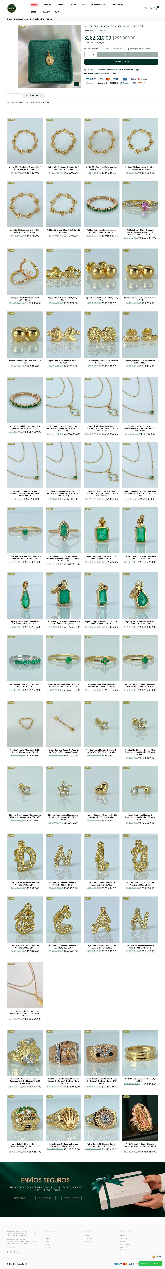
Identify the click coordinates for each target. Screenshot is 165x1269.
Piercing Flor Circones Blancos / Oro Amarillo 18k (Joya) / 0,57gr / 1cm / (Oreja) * (63, 817)
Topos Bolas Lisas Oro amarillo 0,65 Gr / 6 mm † (101, 299)
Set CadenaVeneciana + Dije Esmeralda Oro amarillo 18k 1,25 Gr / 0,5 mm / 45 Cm (25, 493)
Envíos (122, 1241)
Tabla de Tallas (92, 49)
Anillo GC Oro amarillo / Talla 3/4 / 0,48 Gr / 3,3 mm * (63, 231)
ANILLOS (72, 5)
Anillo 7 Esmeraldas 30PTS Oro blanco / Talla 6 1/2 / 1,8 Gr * (25, 685)
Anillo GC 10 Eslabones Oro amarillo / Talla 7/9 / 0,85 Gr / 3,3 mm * (25, 168)
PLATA (57, 12)
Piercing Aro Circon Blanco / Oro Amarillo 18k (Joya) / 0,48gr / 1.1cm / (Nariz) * (140, 817)
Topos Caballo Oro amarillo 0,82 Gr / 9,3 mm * (63, 362)
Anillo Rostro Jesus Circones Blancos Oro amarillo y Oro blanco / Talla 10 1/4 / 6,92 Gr (25, 1081)
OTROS (33, 12)
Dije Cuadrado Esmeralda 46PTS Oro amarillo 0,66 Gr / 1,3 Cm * (101, 557)
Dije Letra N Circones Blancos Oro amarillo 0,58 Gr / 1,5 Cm (63, 884)
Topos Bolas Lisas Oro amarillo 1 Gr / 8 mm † (25, 362)
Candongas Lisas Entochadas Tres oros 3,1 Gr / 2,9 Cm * (25, 299)
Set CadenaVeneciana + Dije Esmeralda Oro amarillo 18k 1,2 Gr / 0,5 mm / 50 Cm (140, 428)
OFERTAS (34, 5)
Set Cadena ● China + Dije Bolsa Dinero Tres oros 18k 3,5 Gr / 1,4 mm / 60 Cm (24, 1013)
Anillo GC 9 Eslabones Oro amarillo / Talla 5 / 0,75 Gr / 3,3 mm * (63, 168)
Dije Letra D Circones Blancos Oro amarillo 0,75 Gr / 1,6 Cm (25, 884)
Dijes (47, 1241)
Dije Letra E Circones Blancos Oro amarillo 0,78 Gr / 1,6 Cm (25, 947)
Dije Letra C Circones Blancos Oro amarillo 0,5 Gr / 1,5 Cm (63, 947)
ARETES (60, 5)
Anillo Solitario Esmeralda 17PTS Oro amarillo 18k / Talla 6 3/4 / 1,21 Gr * (63, 685)
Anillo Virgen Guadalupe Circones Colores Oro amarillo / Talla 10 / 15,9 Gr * (140, 1146)
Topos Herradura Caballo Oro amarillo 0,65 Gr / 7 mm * (102, 362)
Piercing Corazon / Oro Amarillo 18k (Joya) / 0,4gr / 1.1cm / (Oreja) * (102, 816)
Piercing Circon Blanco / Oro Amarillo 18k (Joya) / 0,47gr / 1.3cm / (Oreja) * (101, 751)
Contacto (123, 1235)
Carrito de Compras (89, 1241)
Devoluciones (125, 1244)
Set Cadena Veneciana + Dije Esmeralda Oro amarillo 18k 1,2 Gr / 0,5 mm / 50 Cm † (63, 493)
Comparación (87, 1238)
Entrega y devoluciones (140, 49)
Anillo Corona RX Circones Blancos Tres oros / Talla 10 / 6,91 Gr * (63, 1145)
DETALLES (14, 96)
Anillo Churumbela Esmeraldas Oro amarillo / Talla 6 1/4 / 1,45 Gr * (101, 231)
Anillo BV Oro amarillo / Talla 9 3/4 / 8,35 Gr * (140, 1080)
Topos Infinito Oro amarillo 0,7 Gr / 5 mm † (63, 299)
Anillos (47, 1244)
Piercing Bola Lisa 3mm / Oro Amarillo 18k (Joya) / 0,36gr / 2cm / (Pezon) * (63, 751)
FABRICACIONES (117, 5)
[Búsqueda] (146, 8)
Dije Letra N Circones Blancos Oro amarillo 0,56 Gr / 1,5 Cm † (140, 947)
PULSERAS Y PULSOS (98, 5)
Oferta (22, 27)
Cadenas (48, 1238)
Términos (123, 1250)
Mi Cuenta (86, 1235)
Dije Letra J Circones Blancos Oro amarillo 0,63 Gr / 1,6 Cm (140, 884)
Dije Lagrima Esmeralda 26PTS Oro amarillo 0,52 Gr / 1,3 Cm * (140, 623)
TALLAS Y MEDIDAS (33, 96)
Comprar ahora (121, 62)
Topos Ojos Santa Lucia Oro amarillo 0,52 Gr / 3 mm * (140, 362)
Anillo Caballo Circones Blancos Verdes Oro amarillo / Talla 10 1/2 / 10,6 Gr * (25, 1146)
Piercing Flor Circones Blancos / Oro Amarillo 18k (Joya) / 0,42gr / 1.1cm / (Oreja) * (140, 752)
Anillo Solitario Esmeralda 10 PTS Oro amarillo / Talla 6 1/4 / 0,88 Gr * (25, 557)
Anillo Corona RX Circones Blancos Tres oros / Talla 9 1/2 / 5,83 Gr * (101, 1145)
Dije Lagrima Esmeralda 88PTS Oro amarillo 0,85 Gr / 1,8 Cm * (25, 623)
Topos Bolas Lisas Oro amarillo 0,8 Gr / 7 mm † (140, 299)
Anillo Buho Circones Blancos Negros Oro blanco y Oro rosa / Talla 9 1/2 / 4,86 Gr (101, 1081)
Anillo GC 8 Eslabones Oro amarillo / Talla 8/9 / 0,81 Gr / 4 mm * (25, 231)
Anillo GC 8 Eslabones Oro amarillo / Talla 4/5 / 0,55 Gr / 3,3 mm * (140, 168)
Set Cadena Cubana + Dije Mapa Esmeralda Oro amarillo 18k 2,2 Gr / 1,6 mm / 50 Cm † (101, 493)
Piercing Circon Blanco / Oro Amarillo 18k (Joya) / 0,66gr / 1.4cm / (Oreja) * (25, 816)
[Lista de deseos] (150, 8)
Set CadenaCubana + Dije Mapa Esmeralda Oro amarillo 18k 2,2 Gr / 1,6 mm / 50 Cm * (63, 428)
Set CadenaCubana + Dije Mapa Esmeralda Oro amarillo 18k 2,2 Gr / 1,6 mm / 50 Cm (101, 428)
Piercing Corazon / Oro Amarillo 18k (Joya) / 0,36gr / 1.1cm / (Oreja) (25, 751)
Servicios (123, 1238)
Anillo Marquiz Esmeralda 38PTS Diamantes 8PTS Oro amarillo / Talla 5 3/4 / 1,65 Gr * (63, 558)
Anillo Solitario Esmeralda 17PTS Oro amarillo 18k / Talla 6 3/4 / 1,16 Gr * (140, 685)
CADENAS (47, 5)
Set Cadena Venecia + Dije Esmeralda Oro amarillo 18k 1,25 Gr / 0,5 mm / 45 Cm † (140, 493)
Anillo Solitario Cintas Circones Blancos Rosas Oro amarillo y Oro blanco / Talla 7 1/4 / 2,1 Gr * (140, 232)
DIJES (84, 5)
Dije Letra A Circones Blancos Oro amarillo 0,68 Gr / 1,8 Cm (102, 947)
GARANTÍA (46, 12)
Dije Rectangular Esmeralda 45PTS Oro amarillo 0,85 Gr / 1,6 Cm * (101, 623)
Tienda (9, 19)
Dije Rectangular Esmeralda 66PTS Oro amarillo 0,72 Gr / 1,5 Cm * (140, 557)
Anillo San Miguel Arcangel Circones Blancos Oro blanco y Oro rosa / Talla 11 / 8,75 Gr (63, 1081)
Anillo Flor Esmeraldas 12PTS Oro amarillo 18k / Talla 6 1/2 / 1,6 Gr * (102, 685)
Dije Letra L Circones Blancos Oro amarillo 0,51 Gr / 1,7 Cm (102, 884)
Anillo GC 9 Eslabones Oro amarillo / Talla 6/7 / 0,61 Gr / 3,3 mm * (101, 168)
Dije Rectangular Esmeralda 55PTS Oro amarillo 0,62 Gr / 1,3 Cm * (63, 623)
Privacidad (124, 1247)
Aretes (47, 1247)
